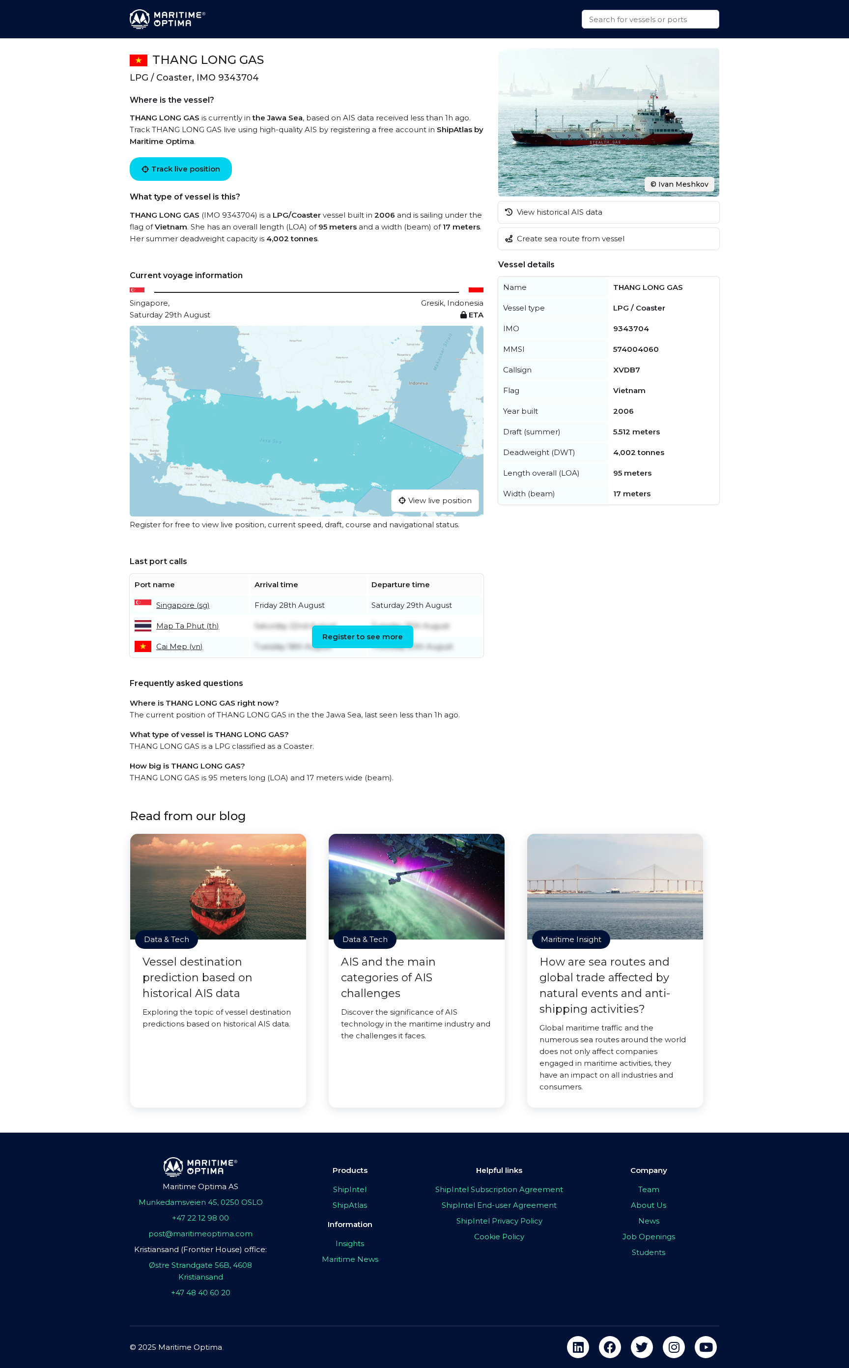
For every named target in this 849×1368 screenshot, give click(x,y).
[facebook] (610, 1347)
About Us (648, 1205)
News (648, 1221)
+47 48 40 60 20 (200, 1292)
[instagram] (674, 1347)
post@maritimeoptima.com (200, 1233)
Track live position (185, 168)
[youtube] (706, 1347)
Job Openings (649, 1236)
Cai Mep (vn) (179, 646)
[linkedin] (578, 1347)
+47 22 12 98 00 (200, 1218)
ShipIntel (350, 1189)
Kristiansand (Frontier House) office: (200, 1249)
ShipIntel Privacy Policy (499, 1221)
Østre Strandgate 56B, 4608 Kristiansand (200, 1271)
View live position (440, 500)
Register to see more (362, 636)
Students (648, 1252)
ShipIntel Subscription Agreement (499, 1189)
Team (648, 1189)
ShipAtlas (350, 1205)
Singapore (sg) (183, 605)
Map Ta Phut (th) (187, 625)
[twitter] (642, 1347)
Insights (350, 1243)
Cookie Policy (499, 1236)
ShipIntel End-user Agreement (499, 1205)
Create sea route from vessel (569, 238)
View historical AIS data (558, 212)
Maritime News (350, 1259)
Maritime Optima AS (200, 1186)
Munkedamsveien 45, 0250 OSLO (201, 1202)
